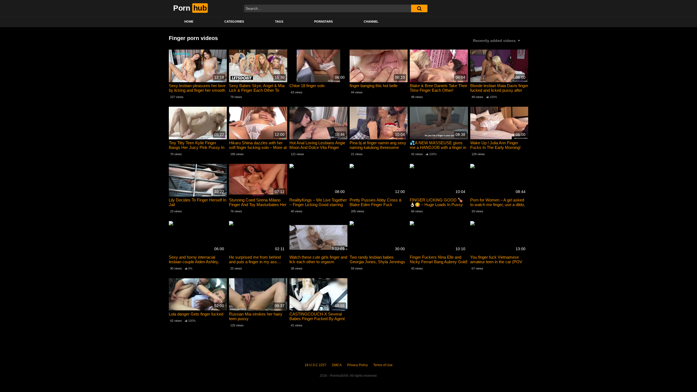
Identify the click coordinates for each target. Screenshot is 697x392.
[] (419, 8)
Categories (234, 21)
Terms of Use (383, 365)
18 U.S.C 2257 (315, 365)
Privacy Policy (357, 365)
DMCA (337, 365)
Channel (371, 21)
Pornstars (323, 21)
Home (188, 21)
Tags (279, 21)
